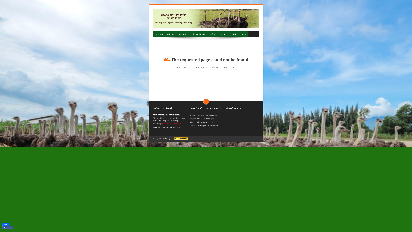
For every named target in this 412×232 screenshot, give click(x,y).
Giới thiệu (170, 34)
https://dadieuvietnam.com (171, 127)
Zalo (5, 224)
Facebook (7, 228)
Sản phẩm (182, 34)
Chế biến (213, 34)
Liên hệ (243, 34)
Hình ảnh (224, 34)
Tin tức (234, 34)
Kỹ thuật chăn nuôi (198, 34)
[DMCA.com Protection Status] (181, 139)
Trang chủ (159, 34)
